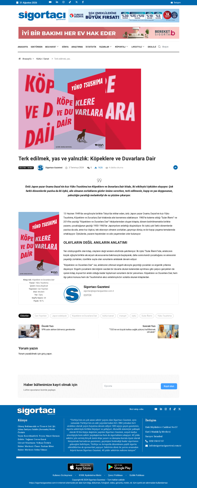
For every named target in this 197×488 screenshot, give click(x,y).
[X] (76, 3)
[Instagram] (63, 3)
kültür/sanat (108, 316)
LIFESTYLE (137, 47)
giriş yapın (46, 353)
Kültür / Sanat (42, 59)
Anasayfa (23, 47)
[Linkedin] (57, 3)
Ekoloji (152, 47)
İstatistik (91, 47)
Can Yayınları (41, 316)
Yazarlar (104, 47)
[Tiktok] (69, 3)
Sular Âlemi (147, 316)
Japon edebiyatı (59, 316)
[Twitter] (179, 409)
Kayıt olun (169, 386)
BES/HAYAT (50, 47)
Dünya (65, 47)
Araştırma (77, 47)
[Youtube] (49, 3)
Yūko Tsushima (165, 316)
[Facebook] (83, 3)
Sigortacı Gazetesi (53, 167)
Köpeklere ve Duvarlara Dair (84, 316)
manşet (122, 316)
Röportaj (120, 47)
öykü (134, 316)
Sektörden (36, 47)
